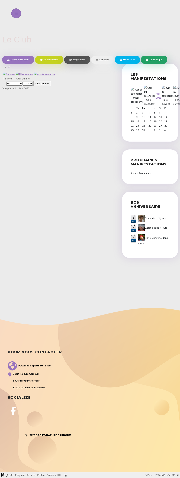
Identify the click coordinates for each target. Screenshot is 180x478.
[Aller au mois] (24, 74)
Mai (158, 93)
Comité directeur (19, 59)
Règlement (79, 59)
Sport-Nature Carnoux (53, 435)
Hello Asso (129, 59)
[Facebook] (13, 411)
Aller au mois (42, 83)
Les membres (51, 59)
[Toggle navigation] (16, 13)
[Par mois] (9, 74)
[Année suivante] (44, 74)
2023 (158, 97)
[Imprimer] (9, 67)
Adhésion (104, 59)
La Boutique (155, 59)
